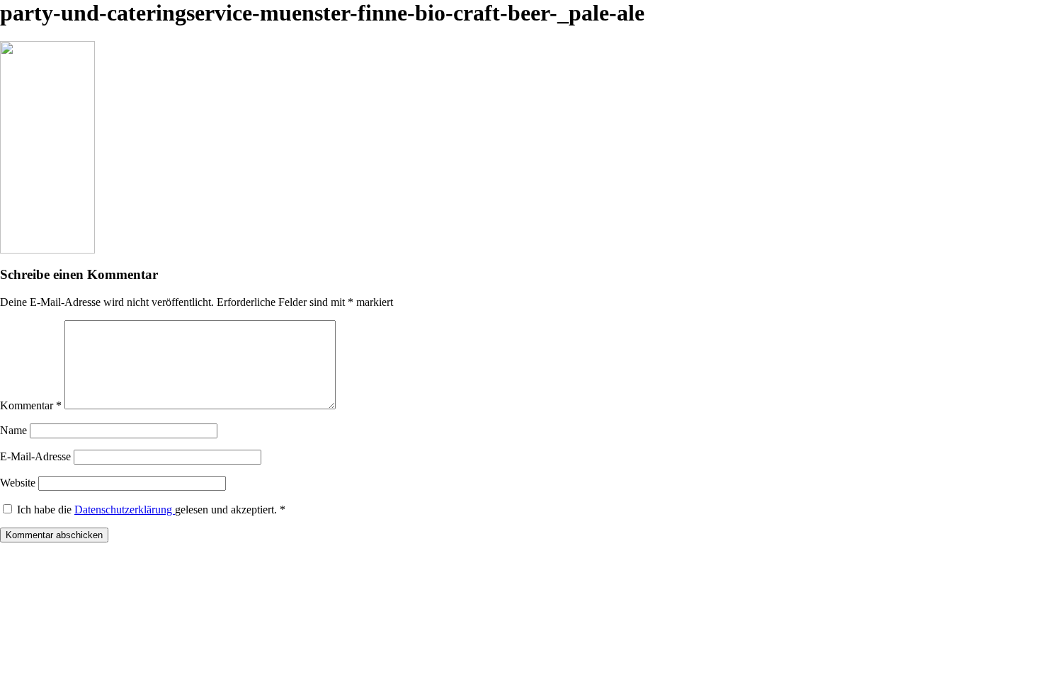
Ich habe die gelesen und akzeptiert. (151, 510)
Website (17, 483)
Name (13, 430)
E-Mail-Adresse (35, 456)
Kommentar (31, 405)
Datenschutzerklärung (124, 510)
